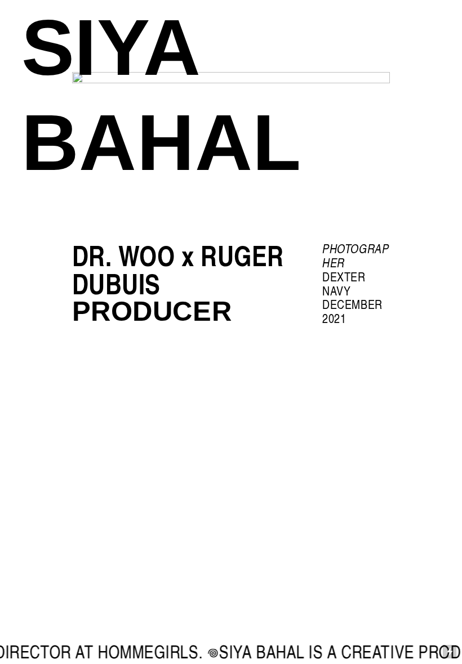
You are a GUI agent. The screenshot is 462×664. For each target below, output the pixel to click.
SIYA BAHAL (161, 95)
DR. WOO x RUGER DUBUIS (178, 269)
